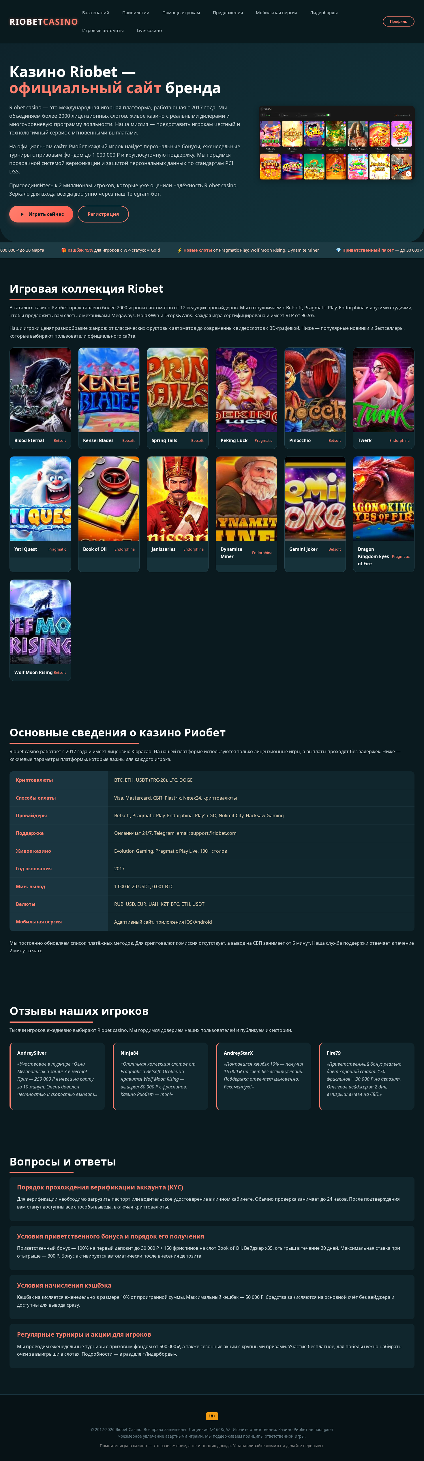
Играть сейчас (46, 214)
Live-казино (149, 30)
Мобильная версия (276, 12)
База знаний (95, 12)
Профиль (398, 21)
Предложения (228, 12)
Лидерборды (324, 12)
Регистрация (103, 214)
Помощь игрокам (181, 12)
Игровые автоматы (103, 30)
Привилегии (135, 12)
